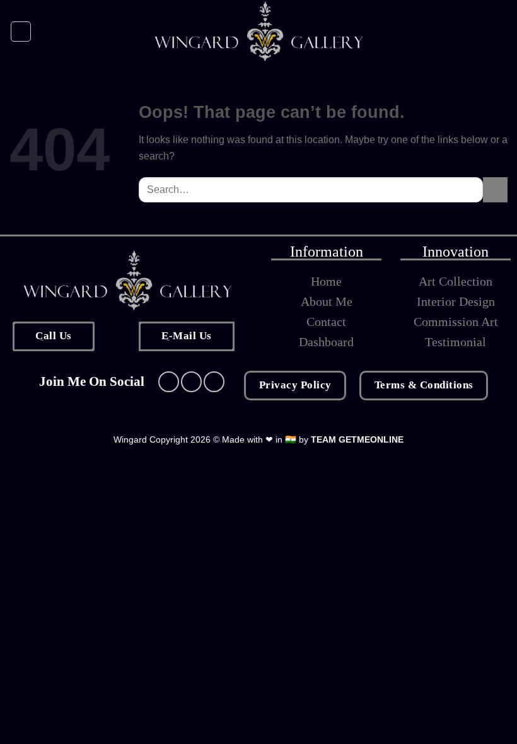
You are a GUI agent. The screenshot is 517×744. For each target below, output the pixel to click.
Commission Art (456, 321)
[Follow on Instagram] (191, 381)
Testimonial (455, 342)
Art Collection (455, 281)
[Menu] (21, 31)
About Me (326, 301)
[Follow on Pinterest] (214, 381)
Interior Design (456, 301)
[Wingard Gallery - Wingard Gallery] (259, 31)
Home (326, 281)
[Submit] (495, 189)
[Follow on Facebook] (168, 381)
